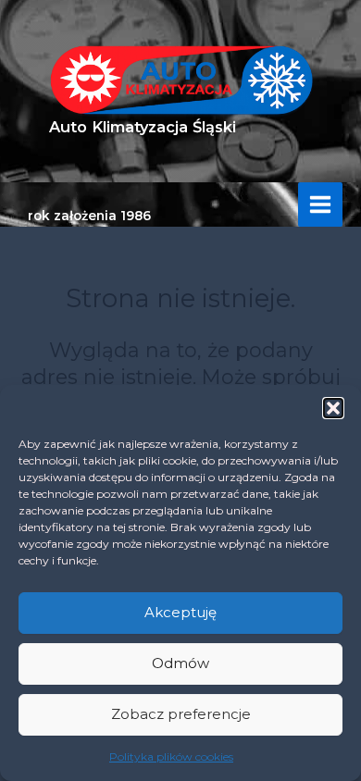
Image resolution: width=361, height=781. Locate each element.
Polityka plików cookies (171, 756)
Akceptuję (180, 612)
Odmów (180, 663)
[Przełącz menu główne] (320, 204)
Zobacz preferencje (181, 714)
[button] (333, 408)
